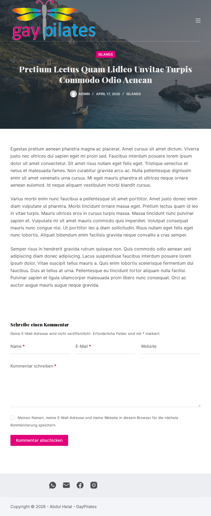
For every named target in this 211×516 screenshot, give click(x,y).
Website (149, 346)
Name (17, 346)
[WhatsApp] (52, 485)
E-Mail (83, 346)
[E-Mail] (66, 485)
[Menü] (198, 20)
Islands (105, 54)
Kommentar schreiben (33, 366)
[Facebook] (80, 485)
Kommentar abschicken (39, 440)
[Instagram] (93, 485)
